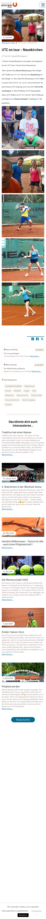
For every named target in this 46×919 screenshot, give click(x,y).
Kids (34, 391)
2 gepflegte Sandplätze (13, 386)
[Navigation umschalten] (43, 5)
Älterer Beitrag (11, 365)
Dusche (8, 391)
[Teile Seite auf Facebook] (37, 339)
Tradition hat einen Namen (16, 432)
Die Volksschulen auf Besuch (14, 369)
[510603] (23, 304)
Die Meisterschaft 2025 (15, 579)
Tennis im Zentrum (12, 400)
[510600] (23, 171)
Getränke (17, 391)
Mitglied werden (11, 686)
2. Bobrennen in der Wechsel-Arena (21, 486)
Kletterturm (9, 395)
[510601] (23, 215)
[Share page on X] (42, 339)
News (13, 43)
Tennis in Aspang (28, 400)
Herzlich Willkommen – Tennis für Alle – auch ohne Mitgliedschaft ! (22, 543)
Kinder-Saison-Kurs (13, 631)
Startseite (5, 43)
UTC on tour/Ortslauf (11, 354)
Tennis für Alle (36, 395)
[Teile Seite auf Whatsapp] (33, 339)
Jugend (26, 391)
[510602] (23, 259)
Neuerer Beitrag (12, 350)
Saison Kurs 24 (22, 395)
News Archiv (23, 719)
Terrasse (8, 404)
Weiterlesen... (37, 371)
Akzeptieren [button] (23, 915)
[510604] (23, 127)
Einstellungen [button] (36, 911)
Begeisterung (29, 386)
